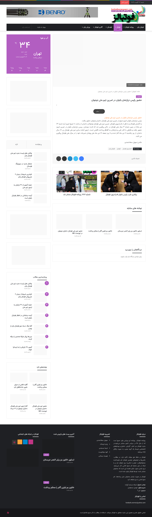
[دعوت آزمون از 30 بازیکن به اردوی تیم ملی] (40, 188)
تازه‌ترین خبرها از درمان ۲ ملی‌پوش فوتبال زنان (23, 175)
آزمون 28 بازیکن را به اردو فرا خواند (22, 348)
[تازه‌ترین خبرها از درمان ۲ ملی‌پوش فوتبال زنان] (40, 177)
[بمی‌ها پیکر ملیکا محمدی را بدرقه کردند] (40, 340)
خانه (138, 91)
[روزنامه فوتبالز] (128, 14)
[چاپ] (58, 158)
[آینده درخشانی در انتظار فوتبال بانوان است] (40, 198)
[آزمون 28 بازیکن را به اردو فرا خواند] (40, 350)
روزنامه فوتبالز (129, 27)
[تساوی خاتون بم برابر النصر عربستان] (129, 221)
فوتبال (118, 27)
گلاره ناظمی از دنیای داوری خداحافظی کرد (20, 386)
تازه (16, 144)
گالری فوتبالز (98, 27)
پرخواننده (38, 144)
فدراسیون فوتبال (127, 149)
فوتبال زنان (140, 27)
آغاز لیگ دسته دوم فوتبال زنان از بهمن (21, 327)
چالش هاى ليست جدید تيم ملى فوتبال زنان (21, 154)
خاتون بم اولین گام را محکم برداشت (100, 231)
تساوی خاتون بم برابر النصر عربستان (130, 231)
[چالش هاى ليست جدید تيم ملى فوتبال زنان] (40, 156)
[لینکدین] (70, 158)
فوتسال (109, 27)
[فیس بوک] (81, 158)
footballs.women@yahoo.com (135, 503)
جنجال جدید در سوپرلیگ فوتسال (24, 165)
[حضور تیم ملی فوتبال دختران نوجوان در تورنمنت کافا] (69, 221)
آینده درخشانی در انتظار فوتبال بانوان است (22, 196)
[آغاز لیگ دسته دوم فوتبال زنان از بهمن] (40, 329)
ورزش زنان (86, 27)
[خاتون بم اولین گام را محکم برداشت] (99, 221)
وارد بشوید (124, 257)
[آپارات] (14, 442)
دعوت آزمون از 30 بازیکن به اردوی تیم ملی (23, 186)
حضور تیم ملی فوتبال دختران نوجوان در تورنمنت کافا (70, 232)
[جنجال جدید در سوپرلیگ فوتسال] (40, 167)
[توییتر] (75, 158)
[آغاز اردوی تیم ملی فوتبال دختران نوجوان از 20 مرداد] (18, 399)
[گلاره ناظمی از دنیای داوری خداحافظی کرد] (18, 377)
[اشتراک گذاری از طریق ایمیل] (64, 158)
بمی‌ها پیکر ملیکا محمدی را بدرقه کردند (21, 338)
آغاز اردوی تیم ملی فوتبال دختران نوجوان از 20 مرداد (18, 407)
